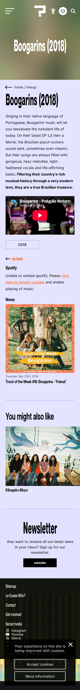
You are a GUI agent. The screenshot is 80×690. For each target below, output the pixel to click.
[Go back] (9, 87)
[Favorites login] (62, 11)
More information (40, 676)
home (18, 87)
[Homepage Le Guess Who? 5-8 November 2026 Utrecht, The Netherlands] (40, 11)
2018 (22, 244)
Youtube (16, 634)
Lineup (31, 87)
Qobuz (15, 638)
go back (17, 258)
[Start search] (72, 11)
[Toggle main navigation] (9, 11)
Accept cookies (40, 664)
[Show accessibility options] (54, 11)
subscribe (40, 563)
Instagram (18, 630)
